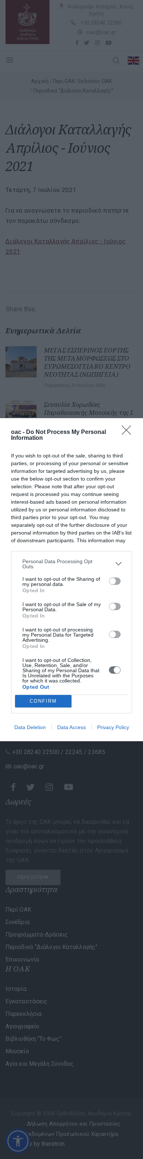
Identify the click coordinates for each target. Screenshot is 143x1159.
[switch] (115, 581)
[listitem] (71, 564)
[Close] (129, 432)
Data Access (71, 727)
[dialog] (71, 579)
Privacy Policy (113, 727)
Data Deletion (30, 727)
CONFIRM (43, 701)
